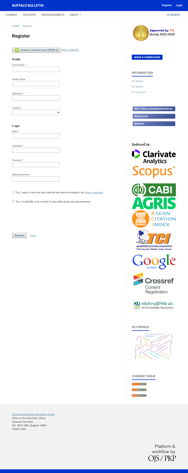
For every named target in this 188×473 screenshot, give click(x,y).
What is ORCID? (70, 50)
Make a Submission (147, 57)
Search (174, 14)
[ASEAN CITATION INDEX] (154, 226)
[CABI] (154, 195)
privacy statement (94, 192)
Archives (29, 14)
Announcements (52, 14)
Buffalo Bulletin (28, 5)
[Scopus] (154, 178)
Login (179, 5)
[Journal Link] (154, 118)
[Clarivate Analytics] (154, 163)
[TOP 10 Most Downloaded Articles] (154, 110)
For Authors (137, 86)
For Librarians (139, 92)
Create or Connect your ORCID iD (39, 50)
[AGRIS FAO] (154, 208)
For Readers (138, 81)
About (74, 14)
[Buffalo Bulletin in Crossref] (154, 294)
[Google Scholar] (154, 269)
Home (15, 25)
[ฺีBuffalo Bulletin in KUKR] (154, 309)
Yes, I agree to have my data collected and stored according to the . (59, 192)
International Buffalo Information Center (33, 414)
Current (11, 14)
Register (167, 5)
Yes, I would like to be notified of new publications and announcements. (53, 201)
